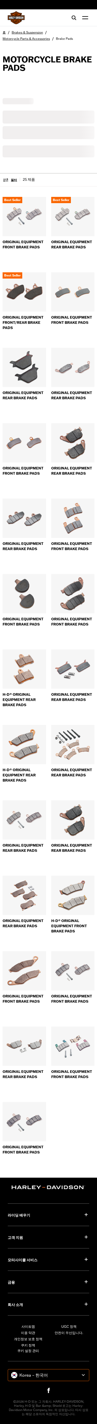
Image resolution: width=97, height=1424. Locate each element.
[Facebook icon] (49, 1390)
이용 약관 (28, 1333)
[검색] (74, 17)
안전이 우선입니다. (69, 1333)
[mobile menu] (84, 17)
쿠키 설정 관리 (28, 1351)
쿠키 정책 (28, 1345)
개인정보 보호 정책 (28, 1339)
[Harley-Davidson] (48, 1187)
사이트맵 (28, 1326)
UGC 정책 (69, 1326)
